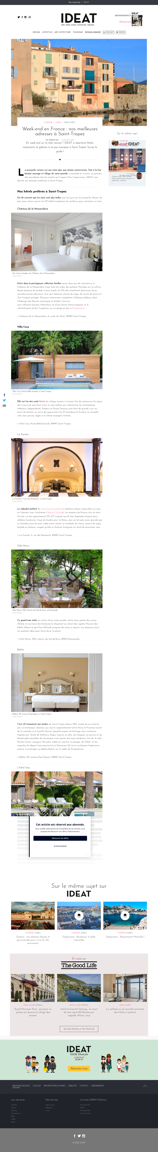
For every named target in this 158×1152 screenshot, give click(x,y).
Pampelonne (78, 308)
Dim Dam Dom (85, 1113)
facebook (22, 17)
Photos (13, 1122)
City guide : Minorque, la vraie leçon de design (130, 145)
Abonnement (97, 1086)
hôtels (42, 401)
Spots (13, 1116)
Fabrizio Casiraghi (55, 512)
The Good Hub (85, 1110)
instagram (25, 17)
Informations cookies (54, 1086)
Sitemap (16, 1088)
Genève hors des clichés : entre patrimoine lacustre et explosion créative (123, 179)
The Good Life (74, 2)
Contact (84, 1086)
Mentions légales (21, 1086)
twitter (19, 17)
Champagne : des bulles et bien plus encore (131, 167)
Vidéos (121, 32)
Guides (58, 122)
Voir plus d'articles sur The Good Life (79, 1029)
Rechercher (30, 17)
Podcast (109, 32)
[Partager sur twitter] (4, 400)
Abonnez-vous (79, 1068)
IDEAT (86, 2)
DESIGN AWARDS (93, 32)
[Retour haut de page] (145, 1086)
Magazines (49, 1108)
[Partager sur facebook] (4, 395)
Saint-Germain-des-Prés (52, 509)
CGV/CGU (37, 1086)
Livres (48, 1110)
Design (36, 32)
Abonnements (50, 1105)
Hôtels (38, 1005)
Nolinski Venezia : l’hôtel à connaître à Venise (122, 156)
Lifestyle (47, 32)
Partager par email (4, 405)
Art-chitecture (62, 32)
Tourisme (78, 32)
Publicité (72, 1086)
